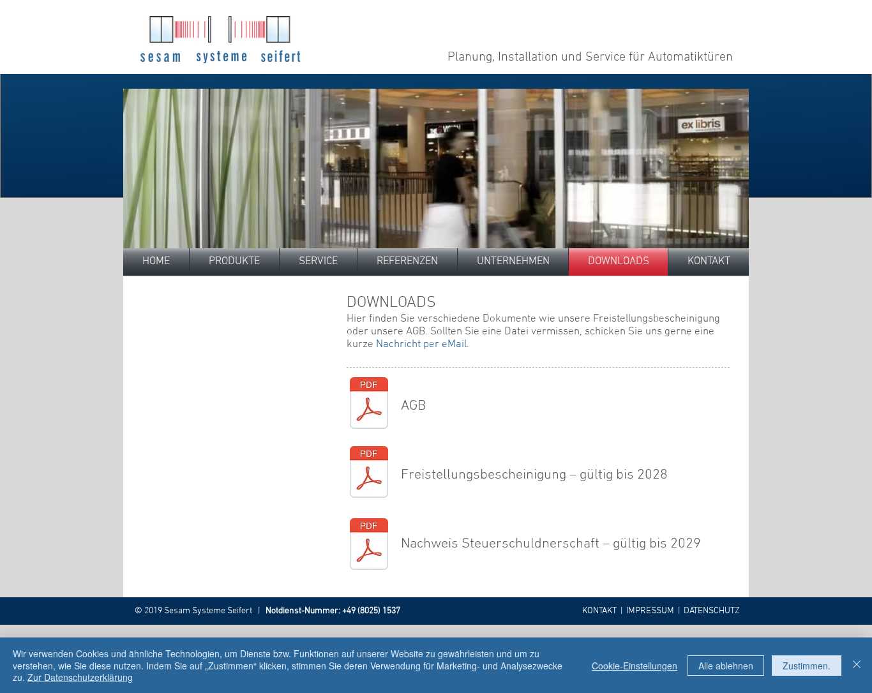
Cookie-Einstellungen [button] (634, 665)
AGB (413, 406)
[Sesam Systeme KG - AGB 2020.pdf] (369, 404)
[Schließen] (856, 665)
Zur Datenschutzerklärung (80, 677)
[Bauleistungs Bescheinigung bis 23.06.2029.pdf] (369, 545)
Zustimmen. (807, 665)
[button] (318, 262)
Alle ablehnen (725, 665)
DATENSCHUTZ (712, 611)
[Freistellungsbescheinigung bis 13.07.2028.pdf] (369, 473)
